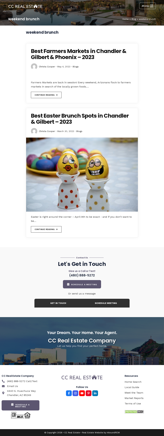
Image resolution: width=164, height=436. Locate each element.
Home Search (133, 381)
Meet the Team (134, 392)
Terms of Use (133, 403)
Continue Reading (44, 94)
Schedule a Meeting (84, 284)
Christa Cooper (47, 66)
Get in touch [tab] (58, 303)
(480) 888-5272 (82, 275)
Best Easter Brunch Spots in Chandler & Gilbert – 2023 (80, 118)
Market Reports (134, 398)
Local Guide (132, 387)
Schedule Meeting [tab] (106, 303)
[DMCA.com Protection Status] (134, 411)
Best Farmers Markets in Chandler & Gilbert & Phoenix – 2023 (78, 54)
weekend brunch (147, 19)
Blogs (76, 66)
